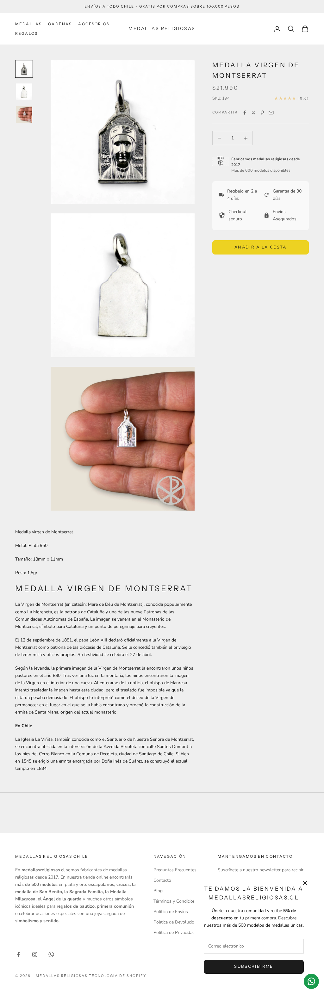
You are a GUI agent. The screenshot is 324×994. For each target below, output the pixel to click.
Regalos (26, 33)
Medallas (28, 23)
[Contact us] (311, 981)
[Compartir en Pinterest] (262, 112)
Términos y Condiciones (176, 901)
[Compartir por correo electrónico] (271, 112)
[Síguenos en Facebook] (18, 954)
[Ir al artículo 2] (24, 92)
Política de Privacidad (174, 933)
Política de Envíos (170, 912)
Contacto (162, 880)
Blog (158, 891)
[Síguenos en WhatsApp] (51, 954)
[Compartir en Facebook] (244, 112)
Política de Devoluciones (177, 922)
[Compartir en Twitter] (253, 112)
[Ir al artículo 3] (24, 114)
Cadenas (60, 23)
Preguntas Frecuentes (174, 870)
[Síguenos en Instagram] (35, 954)
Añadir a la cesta (260, 247)
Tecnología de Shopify (117, 975)
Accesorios (93, 23)
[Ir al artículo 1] (24, 69)
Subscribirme (253, 966)
